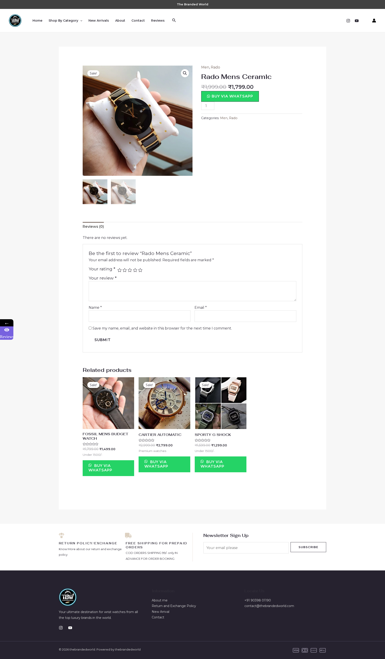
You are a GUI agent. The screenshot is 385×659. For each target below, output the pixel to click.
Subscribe (308, 547)
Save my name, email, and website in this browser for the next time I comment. (162, 328)
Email (201, 307)
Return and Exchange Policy (174, 606)
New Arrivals (98, 21)
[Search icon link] (174, 20)
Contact (138, 21)
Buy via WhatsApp (232, 96)
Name (95, 307)
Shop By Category (63, 21)
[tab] (93, 226)
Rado (215, 67)
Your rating (102, 268)
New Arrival (160, 612)
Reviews (158, 21)
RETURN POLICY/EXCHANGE (88, 543)
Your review (103, 278)
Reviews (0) (93, 226)
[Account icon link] (374, 21)
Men (205, 67)
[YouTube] (357, 21)
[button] (230, 96)
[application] (80, 20)
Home (37, 21)
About (120, 21)
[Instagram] (348, 21)
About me (160, 600)
